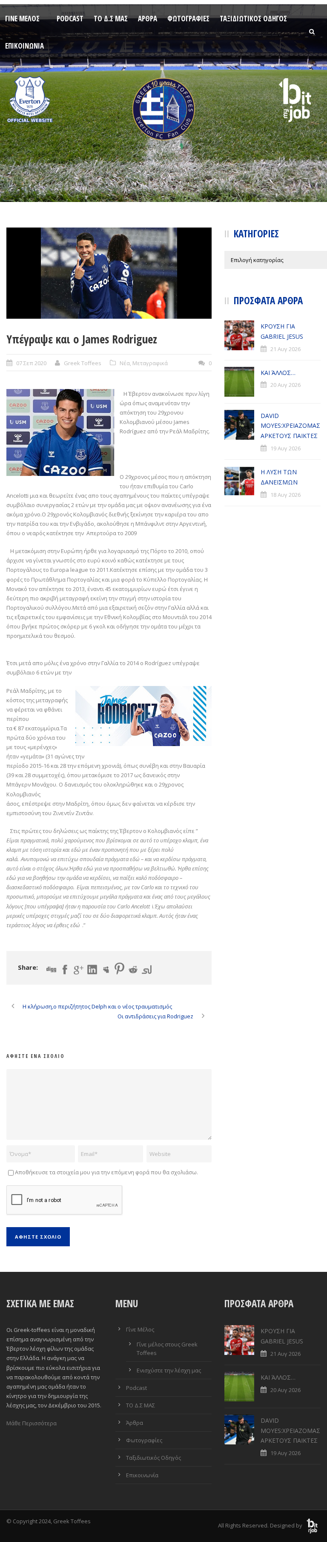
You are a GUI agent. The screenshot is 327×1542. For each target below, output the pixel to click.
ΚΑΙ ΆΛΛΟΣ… (278, 373)
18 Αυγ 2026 (285, 495)
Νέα (125, 363)
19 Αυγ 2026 (285, 448)
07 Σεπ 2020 (31, 363)
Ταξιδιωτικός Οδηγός (253, 18)
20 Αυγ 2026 (285, 385)
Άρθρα (147, 18)
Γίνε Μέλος (22, 18)
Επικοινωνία (24, 46)
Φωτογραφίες (188, 18)
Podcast (70, 18)
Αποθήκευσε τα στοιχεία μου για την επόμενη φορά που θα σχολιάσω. (106, 1172)
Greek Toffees (82, 363)
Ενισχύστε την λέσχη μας (169, 1370)
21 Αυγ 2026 (285, 349)
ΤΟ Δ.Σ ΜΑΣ (111, 18)
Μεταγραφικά (150, 363)
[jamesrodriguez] (109, 273)
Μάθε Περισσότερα (31, 1423)
